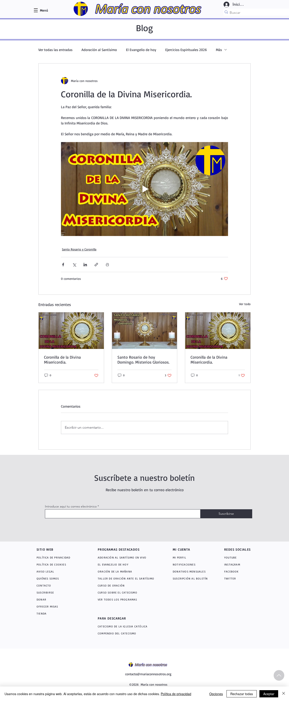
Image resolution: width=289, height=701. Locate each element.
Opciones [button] (216, 694)
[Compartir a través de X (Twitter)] (74, 264)
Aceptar (268, 694)
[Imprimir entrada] (107, 264)
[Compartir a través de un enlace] (96, 264)
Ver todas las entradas (55, 49)
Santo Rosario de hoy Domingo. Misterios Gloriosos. (143, 360)
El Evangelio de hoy (141, 49)
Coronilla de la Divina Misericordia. (62, 360)
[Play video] (144, 189)
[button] (44, 10)
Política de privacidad (176, 694)
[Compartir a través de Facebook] (63, 264)
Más (219, 49)
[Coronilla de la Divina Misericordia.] (71, 330)
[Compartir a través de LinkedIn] (85, 264)
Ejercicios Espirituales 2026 (186, 49)
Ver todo (245, 304)
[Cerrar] (283, 693)
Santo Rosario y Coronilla (79, 249)
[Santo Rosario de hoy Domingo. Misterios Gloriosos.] (144, 330)
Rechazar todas (241, 694)
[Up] (279, 675)
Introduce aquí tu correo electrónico (71, 506)
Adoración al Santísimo (99, 49)
